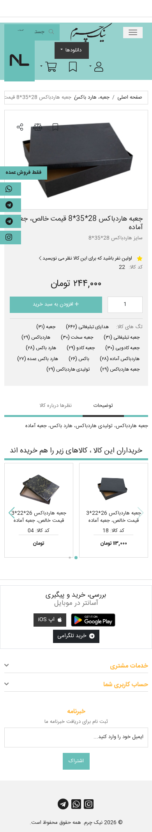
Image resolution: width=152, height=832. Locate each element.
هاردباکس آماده (120, 359)
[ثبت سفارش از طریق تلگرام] (10, 221)
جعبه (45, 327)
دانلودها (73, 50)
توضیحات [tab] (103, 405)
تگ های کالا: (129, 327)
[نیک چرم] (91, 32)
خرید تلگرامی (72, 636)
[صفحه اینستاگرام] (10, 237)
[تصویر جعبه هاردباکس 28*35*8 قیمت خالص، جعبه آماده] (76, 159)
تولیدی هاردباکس (68, 369)
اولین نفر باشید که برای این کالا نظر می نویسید (86, 258)
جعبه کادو (81, 348)
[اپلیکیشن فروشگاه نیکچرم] (93, 620)
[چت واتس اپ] (10, 189)
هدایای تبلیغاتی (87, 327)
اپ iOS (47, 619)
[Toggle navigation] (133, 32)
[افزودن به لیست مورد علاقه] (55, 127)
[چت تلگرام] (10, 205)
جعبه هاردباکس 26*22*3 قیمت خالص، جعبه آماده (113, 517)
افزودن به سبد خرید (54, 304)
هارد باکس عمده (37, 359)
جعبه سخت (77, 337)
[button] (96, 66)
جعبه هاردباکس (120, 369)
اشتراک (76, 761)
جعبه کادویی (122, 348)
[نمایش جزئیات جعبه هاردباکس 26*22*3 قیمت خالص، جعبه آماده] (113, 488)
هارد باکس (41, 348)
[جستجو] (51, 32)
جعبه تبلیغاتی (122, 337)
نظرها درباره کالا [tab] (55, 405)
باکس (79, 359)
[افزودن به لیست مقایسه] (37, 127)
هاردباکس (35, 337)
